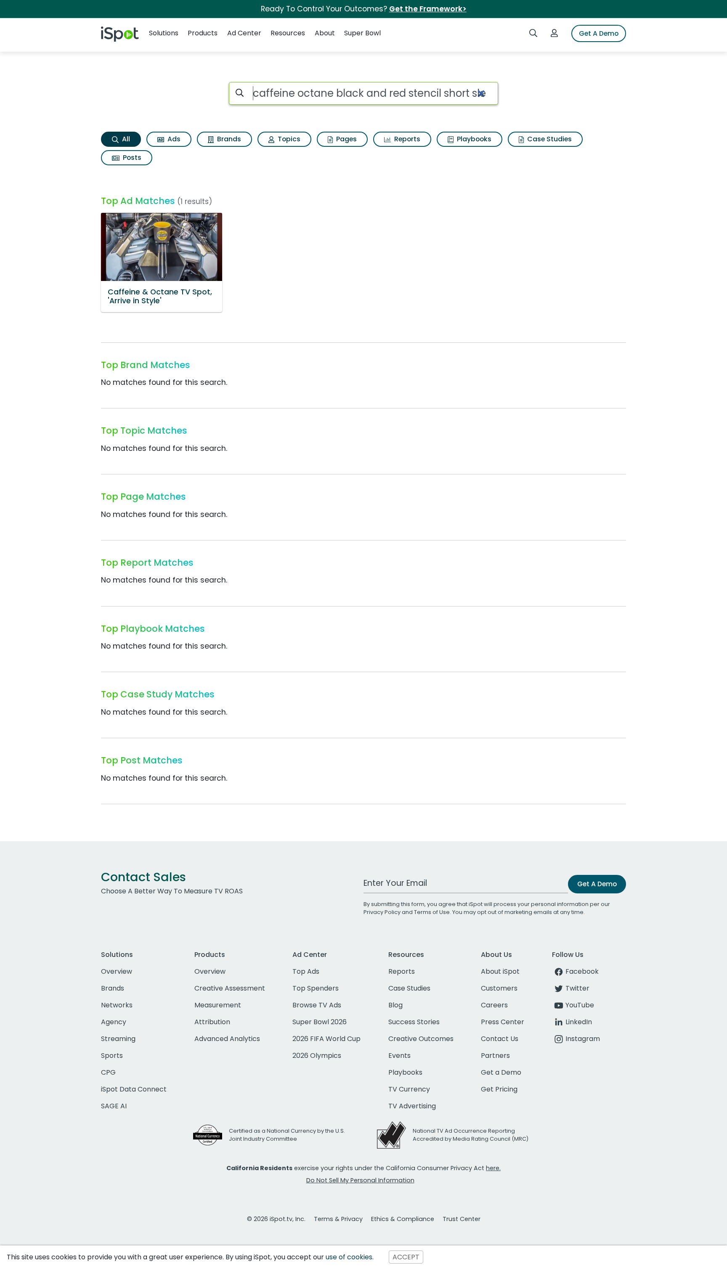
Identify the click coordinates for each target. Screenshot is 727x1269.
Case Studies (548, 139)
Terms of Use (432, 912)
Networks (117, 1005)
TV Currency (409, 1089)
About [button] (325, 33)
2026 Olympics (316, 1055)
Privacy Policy (382, 912)
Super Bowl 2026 (319, 1022)
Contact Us (499, 1039)
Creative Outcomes (421, 1039)
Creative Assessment (229, 988)
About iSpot (500, 971)
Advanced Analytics (227, 1039)
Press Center (502, 1022)
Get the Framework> (428, 9)
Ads (173, 139)
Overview (116, 971)
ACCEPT (406, 1257)
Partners (495, 1055)
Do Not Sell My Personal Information (360, 1180)
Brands (228, 139)
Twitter (577, 988)
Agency (113, 1022)
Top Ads (305, 971)
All (125, 139)
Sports (112, 1055)
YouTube (579, 1005)
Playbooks (473, 139)
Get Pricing (499, 1089)
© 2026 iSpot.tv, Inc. (276, 1219)
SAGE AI (114, 1106)
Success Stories (414, 1022)
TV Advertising (412, 1106)
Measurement (217, 1005)
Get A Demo (598, 33)
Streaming (118, 1039)
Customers (499, 988)
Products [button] (203, 33)
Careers (494, 1005)
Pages (345, 139)
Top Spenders (315, 988)
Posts (131, 157)
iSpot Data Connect (134, 1089)
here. (493, 1168)
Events (399, 1055)
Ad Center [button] (244, 33)
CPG (108, 1072)
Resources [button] (288, 33)
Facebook (582, 971)
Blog (395, 1005)
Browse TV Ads (316, 1005)
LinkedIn (578, 1022)
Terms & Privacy (338, 1219)
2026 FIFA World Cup (326, 1039)
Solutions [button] (163, 33)
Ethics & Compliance (402, 1219)
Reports (406, 139)
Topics (288, 139)
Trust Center (461, 1219)
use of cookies (349, 1257)
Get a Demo (501, 1072)
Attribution (212, 1022)
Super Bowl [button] (362, 33)
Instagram (582, 1039)
